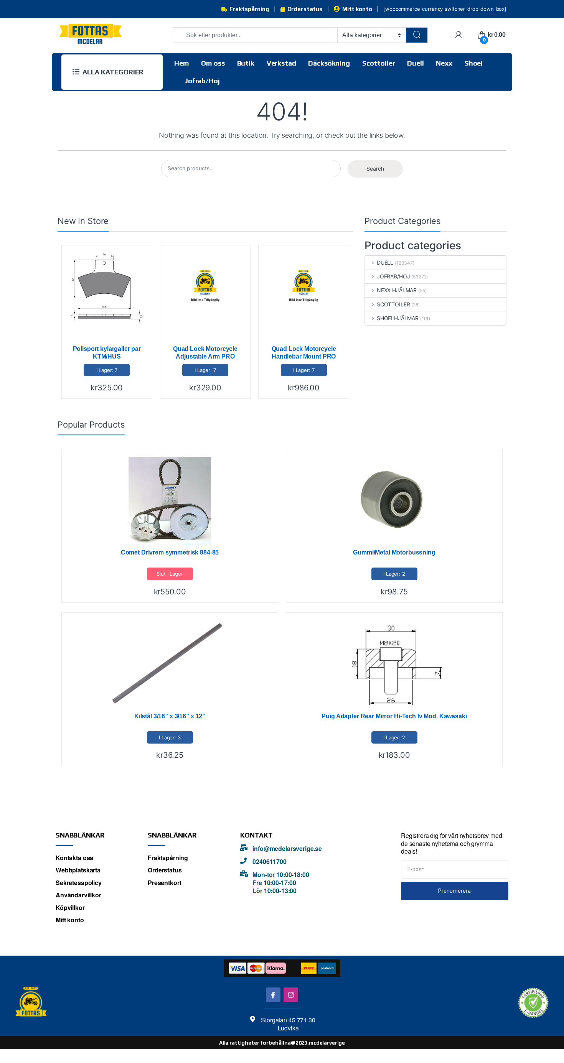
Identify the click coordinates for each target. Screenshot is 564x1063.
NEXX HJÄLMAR (397, 290)
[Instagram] (291, 994)
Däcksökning (329, 63)
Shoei (474, 63)
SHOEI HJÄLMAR (398, 318)
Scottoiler (378, 63)
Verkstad (281, 63)
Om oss (212, 63)
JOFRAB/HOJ (393, 276)
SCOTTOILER (393, 304)
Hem (181, 63)
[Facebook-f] (273, 994)
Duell (415, 63)
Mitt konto (357, 9)
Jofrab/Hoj (202, 81)
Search (375, 168)
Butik (245, 63)
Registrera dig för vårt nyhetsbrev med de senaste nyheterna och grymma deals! (451, 844)
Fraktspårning (249, 9)
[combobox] (255, 35)
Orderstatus (304, 9)
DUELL (385, 262)
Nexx (444, 63)
